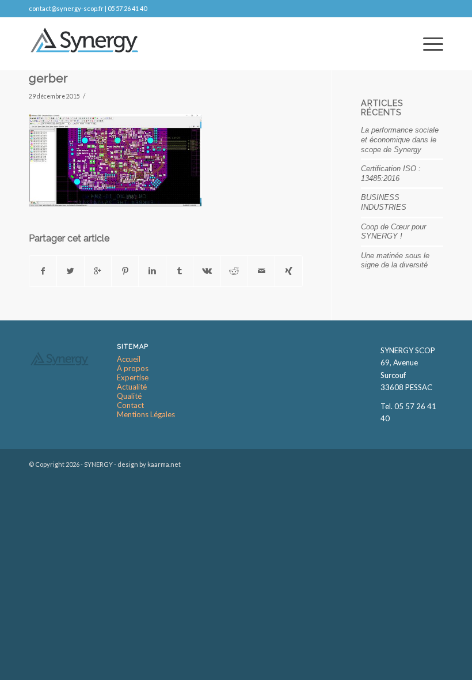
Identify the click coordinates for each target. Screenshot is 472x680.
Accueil (128, 359)
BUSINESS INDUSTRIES (383, 202)
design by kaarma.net (149, 464)
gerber (48, 78)
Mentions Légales (146, 414)
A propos (133, 368)
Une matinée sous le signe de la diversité (395, 260)
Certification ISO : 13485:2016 (391, 173)
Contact (130, 405)
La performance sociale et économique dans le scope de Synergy (400, 139)
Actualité (132, 387)
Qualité (129, 396)
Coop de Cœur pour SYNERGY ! (393, 231)
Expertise (133, 377)
